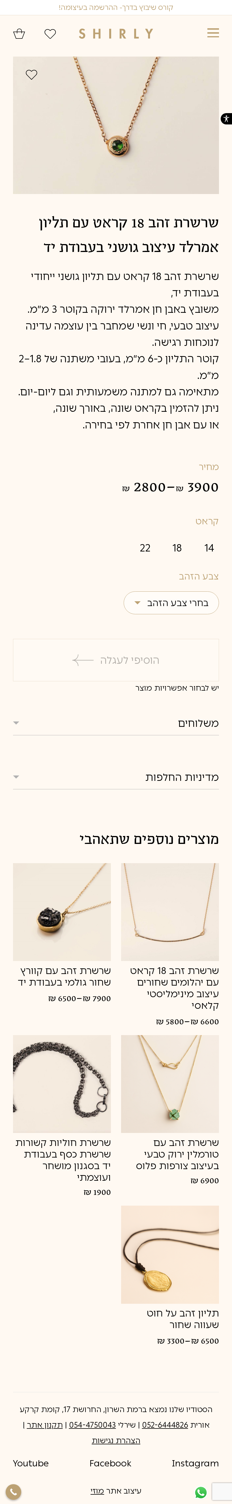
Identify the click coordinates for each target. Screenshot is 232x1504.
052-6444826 (165, 1425)
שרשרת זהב (191, 276)
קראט (207, 521)
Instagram (195, 1463)
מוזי (97, 1491)
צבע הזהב (199, 576)
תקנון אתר (45, 1425)
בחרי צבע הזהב (178, 603)
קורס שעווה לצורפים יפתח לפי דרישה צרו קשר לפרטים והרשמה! (116, 7)
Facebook (110, 1463)
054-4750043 (92, 1425)
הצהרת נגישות (116, 1440)
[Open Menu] (213, 32)
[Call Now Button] (13, 1492)
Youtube (31, 1463)
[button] (226, 118)
